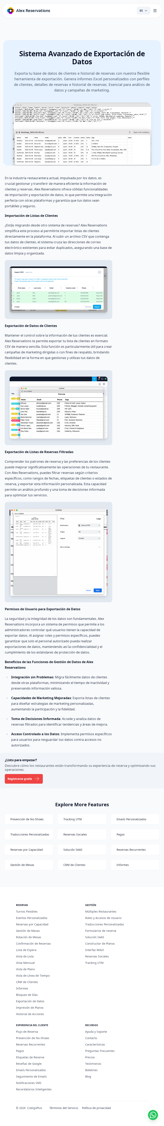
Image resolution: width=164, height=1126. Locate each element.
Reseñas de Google (29, 1064)
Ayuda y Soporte (96, 1032)
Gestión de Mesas (28, 931)
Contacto (91, 1038)
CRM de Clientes (27, 982)
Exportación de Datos (30, 1001)
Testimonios (93, 1064)
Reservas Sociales (97, 956)
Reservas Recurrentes (30, 1044)
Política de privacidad (96, 1108)
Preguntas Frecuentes (100, 1051)
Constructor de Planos (100, 943)
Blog (88, 1076)
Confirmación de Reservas (33, 943)
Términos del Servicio (63, 1108)
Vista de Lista (25, 956)
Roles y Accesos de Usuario (103, 918)
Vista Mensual (25, 963)
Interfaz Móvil (94, 950)
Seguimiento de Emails (31, 1076)
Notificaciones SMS (28, 1083)
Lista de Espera (26, 950)
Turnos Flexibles (27, 911)
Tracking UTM (94, 963)
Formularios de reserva (100, 931)
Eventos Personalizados (31, 918)
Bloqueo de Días (27, 995)
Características (95, 1044)
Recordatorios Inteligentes (34, 1089)
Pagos (20, 1051)
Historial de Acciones (30, 1014)
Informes (22, 988)
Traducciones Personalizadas (104, 924)
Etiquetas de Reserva (30, 1057)
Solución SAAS (94, 937)
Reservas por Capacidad (32, 924)
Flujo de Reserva (27, 1032)
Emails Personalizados (31, 1070)
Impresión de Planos (30, 1007)
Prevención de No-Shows (32, 1038)
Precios (90, 1057)
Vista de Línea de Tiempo (33, 975)
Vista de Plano (25, 969)
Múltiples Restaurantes (100, 911)
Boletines (91, 1070)
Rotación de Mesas (28, 937)
